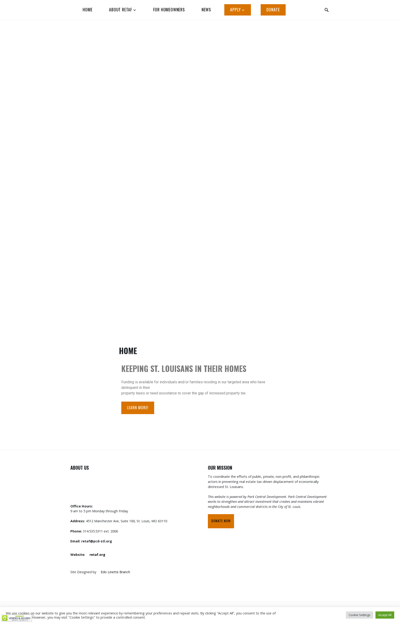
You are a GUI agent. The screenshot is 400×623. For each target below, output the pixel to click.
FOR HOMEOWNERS (169, 9)
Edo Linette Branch (115, 572)
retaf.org (97, 554)
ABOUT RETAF (120, 9)
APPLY (235, 9)
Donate (273, 9)
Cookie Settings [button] (359, 615)
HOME (87, 9)
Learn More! (137, 407)
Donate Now (221, 520)
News (206, 9)
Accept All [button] (384, 615)
